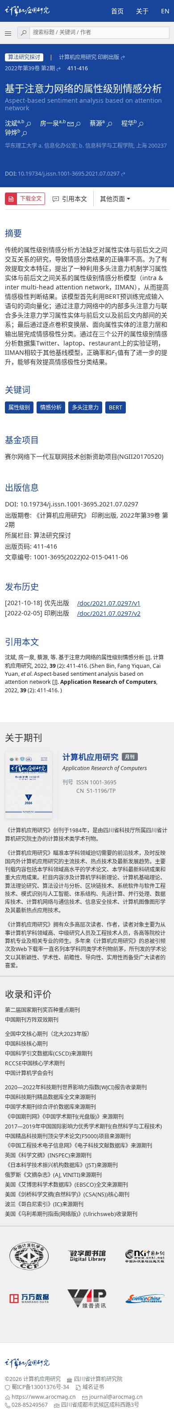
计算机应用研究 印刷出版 (89, 57)
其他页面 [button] (112, 198)
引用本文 (74, 198)
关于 (142, 11)
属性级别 (19, 407)
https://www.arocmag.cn (44, 1397)
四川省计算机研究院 (98, 1379)
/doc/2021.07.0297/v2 (109, 613)
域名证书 (93, 1387)
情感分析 (51, 407)
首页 (117, 11)
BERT (115, 407)
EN (165, 11)
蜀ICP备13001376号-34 (40, 1387)
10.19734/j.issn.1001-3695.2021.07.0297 (69, 173)
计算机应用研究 (42, 1379)
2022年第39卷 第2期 (30, 68)
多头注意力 (85, 407)
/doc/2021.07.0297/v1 (109, 603)
